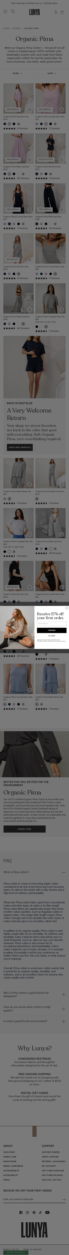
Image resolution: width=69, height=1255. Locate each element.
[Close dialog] (66, 608)
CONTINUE (52, 630)
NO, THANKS (51, 635)
